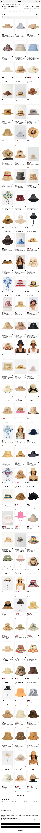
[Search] (4, 1)
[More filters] (3, 11)
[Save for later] (13, 34)
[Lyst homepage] (20, 1)
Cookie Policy (3, 816)
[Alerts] (37, 1)
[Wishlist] (39, 1)
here (12, 17)
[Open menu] (1, 1)
